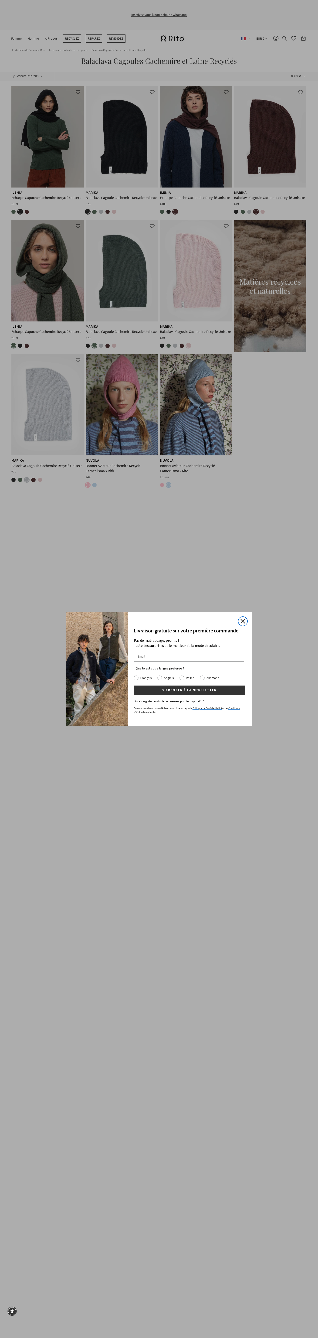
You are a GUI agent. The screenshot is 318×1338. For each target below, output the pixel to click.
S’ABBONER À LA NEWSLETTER (189, 690)
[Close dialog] (242, 621)
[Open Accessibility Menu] (12, 1311)
